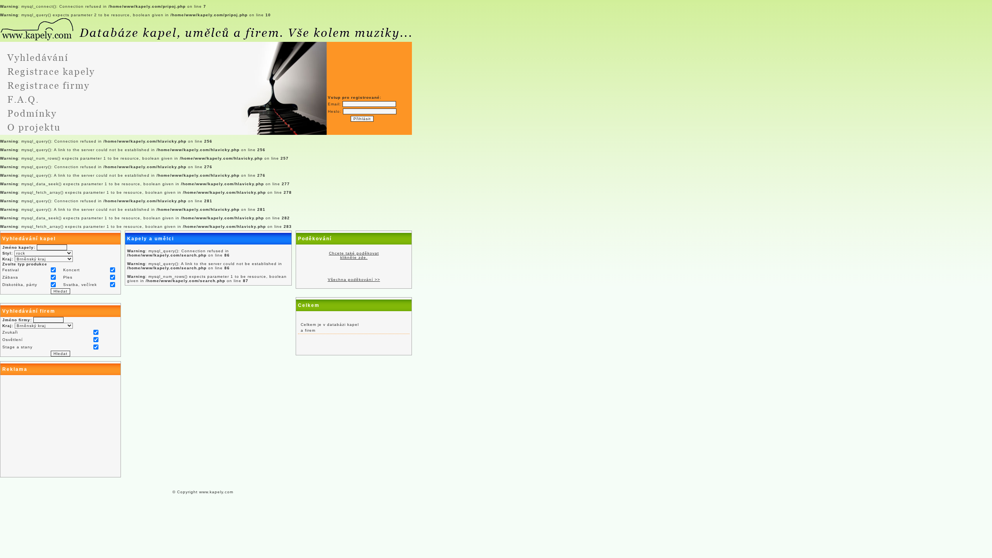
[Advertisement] (60, 426)
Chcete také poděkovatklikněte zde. (354, 255)
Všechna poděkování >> (354, 279)
